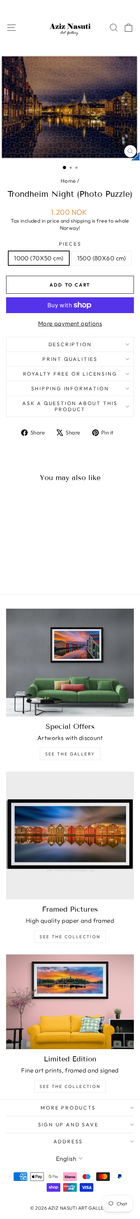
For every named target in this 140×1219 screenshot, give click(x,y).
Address (68, 1141)
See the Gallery (70, 754)
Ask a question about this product (70, 406)
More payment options (70, 323)
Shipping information (70, 388)
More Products (68, 1107)
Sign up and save (68, 1124)
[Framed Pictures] (70, 835)
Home (68, 180)
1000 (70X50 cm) (38, 258)
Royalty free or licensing (70, 374)
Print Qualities (70, 359)
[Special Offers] (70, 663)
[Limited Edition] (70, 1002)
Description (70, 344)
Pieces (70, 244)
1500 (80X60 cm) (101, 258)
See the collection (69, 936)
